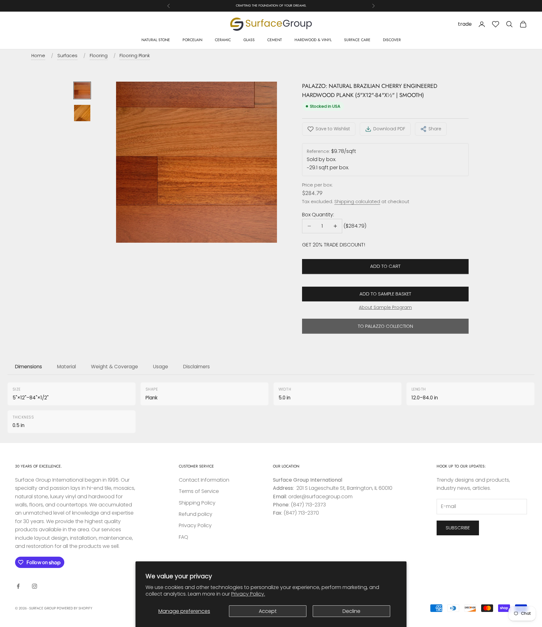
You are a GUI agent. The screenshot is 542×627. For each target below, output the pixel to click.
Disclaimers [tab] (196, 366)
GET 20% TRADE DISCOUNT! (333, 244)
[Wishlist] (495, 24)
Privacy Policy (195, 525)
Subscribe (458, 527)
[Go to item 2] (82, 113)
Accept (268, 611)
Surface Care (357, 40)
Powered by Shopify (74, 608)
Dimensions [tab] (28, 366)
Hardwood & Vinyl (313, 40)
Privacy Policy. (248, 593)
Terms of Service (199, 491)
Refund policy (195, 514)
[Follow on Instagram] (34, 586)
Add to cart (385, 266)
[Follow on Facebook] (18, 586)
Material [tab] (66, 366)
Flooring (99, 55)
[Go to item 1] (82, 90)
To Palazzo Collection (385, 326)
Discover (392, 40)
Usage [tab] (160, 366)
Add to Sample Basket (385, 293)
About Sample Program (385, 307)
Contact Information (204, 480)
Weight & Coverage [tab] (114, 366)
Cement (274, 40)
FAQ (183, 537)
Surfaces (67, 55)
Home (38, 55)
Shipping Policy (197, 502)
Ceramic (223, 40)
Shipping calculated (357, 201)
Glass (249, 40)
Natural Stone (155, 40)
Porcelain (192, 40)
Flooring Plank (135, 55)
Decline (351, 611)
